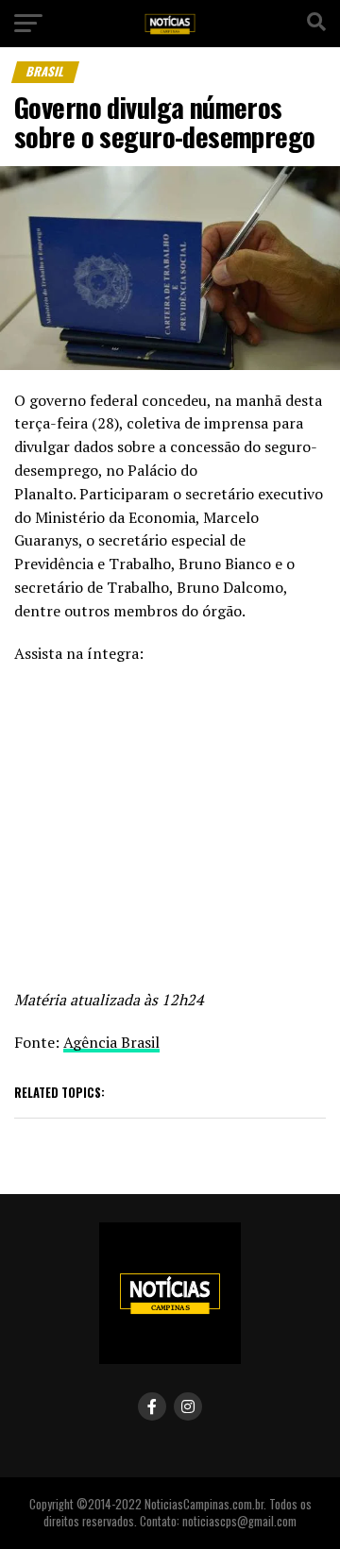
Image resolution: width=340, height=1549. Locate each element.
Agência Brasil (111, 1042)
